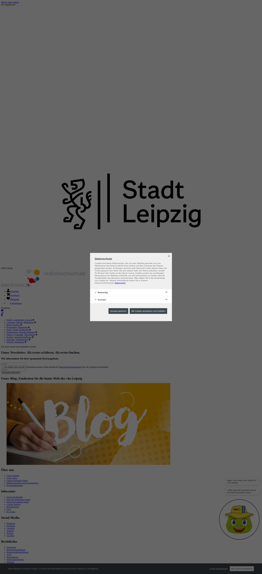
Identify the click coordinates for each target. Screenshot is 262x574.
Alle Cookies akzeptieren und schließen (148, 311)
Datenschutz (120, 283)
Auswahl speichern (118, 311)
